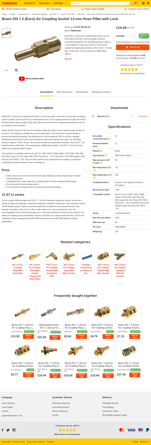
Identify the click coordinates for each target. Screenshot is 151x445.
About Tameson (8, 403)
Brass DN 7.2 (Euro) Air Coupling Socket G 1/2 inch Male (22, 366)
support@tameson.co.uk (12, 416)
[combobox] (100, 3)
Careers (5, 411)
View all (68, 59)
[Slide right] (6, 26)
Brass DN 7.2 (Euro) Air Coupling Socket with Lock (128, 366)
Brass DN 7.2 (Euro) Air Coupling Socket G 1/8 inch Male (128, 328)
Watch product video (34, 79)
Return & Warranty (59, 411)
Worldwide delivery (110, 403)
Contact (55, 415)
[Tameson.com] (9, 3)
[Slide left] (6, 70)
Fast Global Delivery (60, 407)
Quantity (120, 36)
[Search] (127, 3)
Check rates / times (110, 411)
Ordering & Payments (61, 403)
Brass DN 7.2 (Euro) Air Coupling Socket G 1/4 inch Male (102, 328)
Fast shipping (108, 407)
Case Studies (7, 407)
